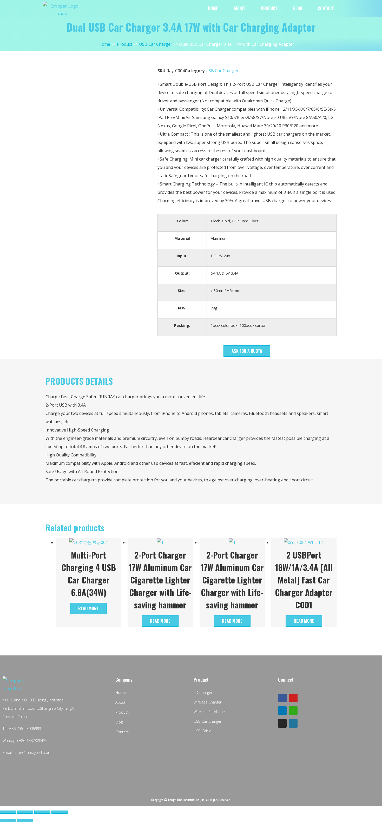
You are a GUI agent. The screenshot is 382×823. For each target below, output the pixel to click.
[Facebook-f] (282, 698)
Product (269, 8)
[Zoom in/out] (59, 812)
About (239, 8)
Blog (297, 8)
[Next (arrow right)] (25, 820)
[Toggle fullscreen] (42, 812)
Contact (326, 8)
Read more (88, 608)
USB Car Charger (222, 71)
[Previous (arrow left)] (8, 820)
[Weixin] (293, 710)
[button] (246, 351)
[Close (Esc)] (8, 812)
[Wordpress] (293, 723)
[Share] (25, 812)
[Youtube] (293, 698)
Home (213, 8)
